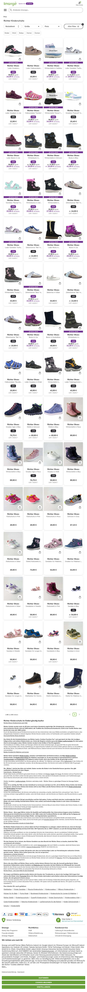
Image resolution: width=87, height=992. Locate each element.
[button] (13, 26)
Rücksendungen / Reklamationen (66, 933)
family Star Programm (9, 930)
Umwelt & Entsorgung (63, 936)
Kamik (52, 774)
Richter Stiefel (8, 897)
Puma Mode (24, 893)
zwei (19, 812)
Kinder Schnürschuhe (70, 902)
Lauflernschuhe (20, 781)
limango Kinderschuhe (33, 847)
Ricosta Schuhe (74, 858)
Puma (59, 774)
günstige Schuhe (49, 819)
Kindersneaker (24, 756)
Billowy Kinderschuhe (66, 889)
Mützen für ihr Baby (11, 893)
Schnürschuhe (42, 845)
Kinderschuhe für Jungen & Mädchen (63, 893)
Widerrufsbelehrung (35, 933)
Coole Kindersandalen (11, 902)
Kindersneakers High (72, 897)
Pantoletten (21, 759)
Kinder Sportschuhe (56, 897)
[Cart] (20, 59)
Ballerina (37, 865)
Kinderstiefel (15, 906)
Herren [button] (29, 33)
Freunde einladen (8, 933)
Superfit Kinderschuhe (39, 897)
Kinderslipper (11, 788)
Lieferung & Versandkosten (64, 930)
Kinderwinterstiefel (22, 757)
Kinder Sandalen (20, 889)
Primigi (48, 774)
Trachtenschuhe (9, 759)
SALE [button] (14, 33)
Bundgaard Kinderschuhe (39, 893)
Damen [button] (37, 33)
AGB (30, 930)
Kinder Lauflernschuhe (65, 741)
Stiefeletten (8, 889)
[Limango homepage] (10, 3)
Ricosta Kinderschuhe (35, 889)
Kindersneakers (50, 889)
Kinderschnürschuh (75, 787)
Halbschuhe (68, 761)
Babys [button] (21, 33)
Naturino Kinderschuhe (29, 902)
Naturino (59, 858)
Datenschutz (32, 936)
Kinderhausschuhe (22, 897)
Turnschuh (23, 876)
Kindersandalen (71, 756)
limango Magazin (8, 936)
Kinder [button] (7, 33)
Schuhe (6, 906)
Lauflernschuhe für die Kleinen (50, 902)
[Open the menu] (5, 10)
